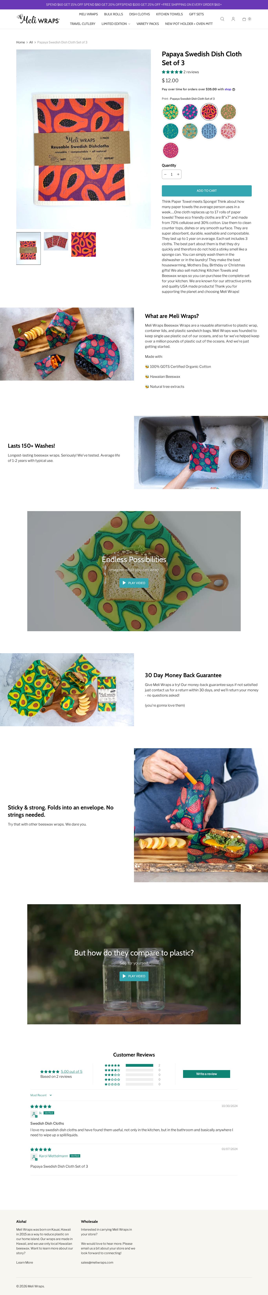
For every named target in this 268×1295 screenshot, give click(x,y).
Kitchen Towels (169, 14)
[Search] (222, 19)
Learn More (24, 1262)
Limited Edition (114, 24)
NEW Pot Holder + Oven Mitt (189, 24)
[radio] (171, 112)
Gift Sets (196, 14)
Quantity (169, 165)
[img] (40, 1106)
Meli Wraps (88, 14)
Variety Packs (148, 24)
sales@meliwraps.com (97, 1262)
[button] (172, 72)
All (31, 42)
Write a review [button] (206, 1074)
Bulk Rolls (113, 14)
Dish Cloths (139, 14)
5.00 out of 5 (71, 1071)
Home (20, 42)
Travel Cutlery (82, 24)
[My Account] (233, 19)
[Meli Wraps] (38, 19)
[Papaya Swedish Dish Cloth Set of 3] (83, 139)
